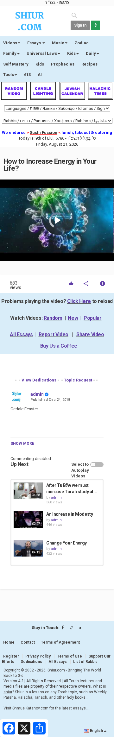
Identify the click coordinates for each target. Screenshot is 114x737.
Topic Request (78, 380)
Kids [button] (71, 53)
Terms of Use (69, 656)
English (96, 730)
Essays (34, 43)
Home (9, 642)
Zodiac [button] (81, 43)
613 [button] (27, 74)
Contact (28, 642)
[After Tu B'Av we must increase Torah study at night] (28, 490)
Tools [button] (8, 74)
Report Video (53, 334)
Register (11, 656)
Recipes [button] (89, 64)
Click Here (79, 301)
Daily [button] (91, 53)
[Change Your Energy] (28, 548)
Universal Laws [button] (42, 53)
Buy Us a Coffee (58, 346)
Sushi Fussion (43, 132)
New (73, 318)
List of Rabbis (85, 661)
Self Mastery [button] (15, 64)
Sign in (80, 25)
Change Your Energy (66, 542)
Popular (92, 318)
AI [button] (40, 74)
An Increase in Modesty (69, 514)
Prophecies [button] (62, 64)
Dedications (31, 661)
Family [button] (9, 53)
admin (37, 394)
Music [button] (58, 43)
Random (53, 318)
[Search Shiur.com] (74, 15)
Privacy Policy (38, 656)
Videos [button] (10, 43)
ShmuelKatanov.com (30, 708)
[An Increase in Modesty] (28, 519)
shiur (7, 692)
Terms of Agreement (60, 642)
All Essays (21, 334)
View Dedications (39, 380)
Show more (22, 443)
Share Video (90, 334)
